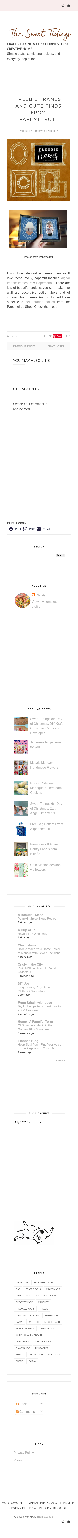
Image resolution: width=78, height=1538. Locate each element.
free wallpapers (25, 1308)
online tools (43, 1341)
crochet (43, 1302)
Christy (27, 131)
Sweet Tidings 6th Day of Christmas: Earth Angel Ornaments (46, 808)
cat (18, 1289)
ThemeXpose (45, 1516)
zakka (32, 1361)
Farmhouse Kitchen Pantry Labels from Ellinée (44, 849)
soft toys (54, 1354)
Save (59, 336)
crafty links (23, 1295)
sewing (20, 1354)
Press (18, 1460)
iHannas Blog (28, 1041)
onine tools (47, 1328)
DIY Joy (24, 983)
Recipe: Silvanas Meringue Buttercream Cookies (46, 788)
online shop (23, 1341)
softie (19, 1361)
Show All (60, 1060)
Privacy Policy (24, 1452)
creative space (24, 1302)
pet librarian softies (41, 302)
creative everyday (46, 1295)
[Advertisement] (42, 87)
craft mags (53, 1289)
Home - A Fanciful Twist (35, 1021)
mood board (52, 1322)
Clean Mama (27, 945)
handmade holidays (27, 1315)
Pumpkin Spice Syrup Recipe (37, 918)
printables (41, 1348)
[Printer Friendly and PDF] (29, 532)
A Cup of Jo (27, 930)
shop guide (36, 1354)
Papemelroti (44, 283)
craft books (33, 1289)
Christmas (22, 1282)
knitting (34, 1322)
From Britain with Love (35, 1002)
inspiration (51, 1315)
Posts (23, 1404)
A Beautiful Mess (30, 915)
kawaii (19, 1322)
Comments (27, 1411)
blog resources (43, 1282)
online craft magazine (29, 1335)
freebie (44, 1308)
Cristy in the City (30, 964)
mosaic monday (25, 1328)
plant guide (23, 1348)
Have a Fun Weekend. (32, 933)
